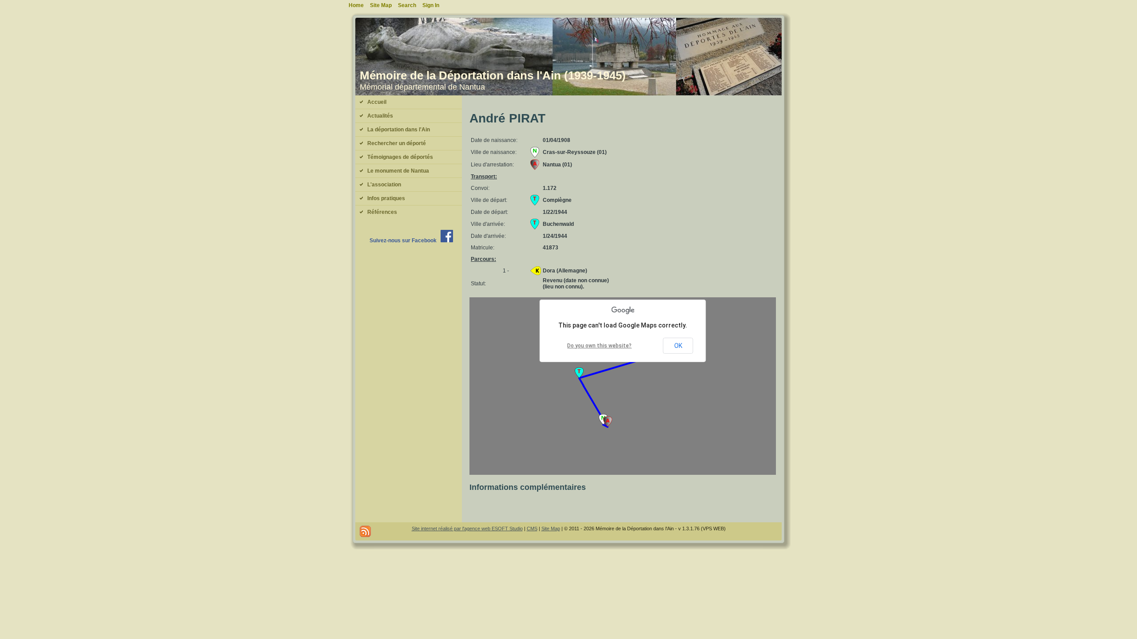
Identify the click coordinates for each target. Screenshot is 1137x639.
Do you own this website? (599, 346)
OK (678, 345)
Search (407, 5)
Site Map (550, 528)
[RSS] (365, 531)
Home (356, 5)
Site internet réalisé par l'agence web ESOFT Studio (467, 528)
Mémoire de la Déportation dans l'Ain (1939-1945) (493, 75)
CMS (532, 528)
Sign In (430, 5)
